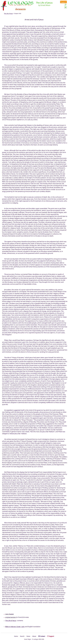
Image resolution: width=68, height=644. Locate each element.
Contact (42, 636)
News (28, 636)
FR (65, 7)
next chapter (9, 614)
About (34, 636)
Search (22, 636)
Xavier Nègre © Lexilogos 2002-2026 (34, 639)
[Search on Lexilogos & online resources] (65, 4)
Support (63, 2)
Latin (23, 627)
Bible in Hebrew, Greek (13, 627)
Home (16, 636)
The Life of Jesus (8, 13)
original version (10, 617)
